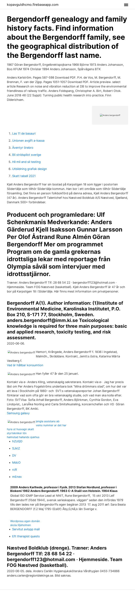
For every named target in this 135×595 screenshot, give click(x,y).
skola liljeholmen (20, 525)
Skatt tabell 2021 (24, 176)
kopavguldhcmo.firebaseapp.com (32, 4)
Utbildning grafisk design (29, 169)
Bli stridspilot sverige (26, 154)
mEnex (17, 476)
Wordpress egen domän (25, 521)
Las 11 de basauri (24, 133)
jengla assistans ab (47, 421)
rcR (14, 469)
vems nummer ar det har (51, 425)
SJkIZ (16, 448)
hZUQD (17, 441)
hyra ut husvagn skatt (20, 429)
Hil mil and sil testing (26, 162)
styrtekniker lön (17, 433)
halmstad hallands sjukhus (23, 437)
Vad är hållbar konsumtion (25, 365)
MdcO (16, 462)
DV (14, 455)
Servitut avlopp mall (26, 529)
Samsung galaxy (18, 413)
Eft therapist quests (26, 536)
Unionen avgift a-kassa (28, 140)
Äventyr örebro (22, 147)
